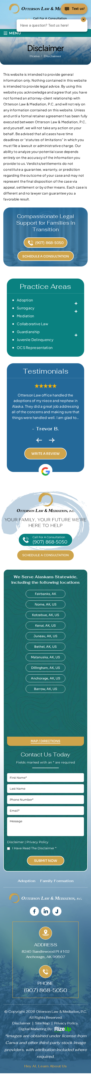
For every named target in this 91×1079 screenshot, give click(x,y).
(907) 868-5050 (49, 242)
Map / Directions (45, 741)
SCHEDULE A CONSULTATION (45, 256)
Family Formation (57, 881)
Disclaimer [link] (21, 1023)
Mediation (25, 316)
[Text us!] (74, 8)
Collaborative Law (32, 324)
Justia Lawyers (56, 911)
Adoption (25, 300)
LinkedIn (45, 911)
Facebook (34, 911)
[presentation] (39, 440)
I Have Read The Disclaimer (34, 848)
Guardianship (28, 332)
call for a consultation (49, 540)
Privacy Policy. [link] (66, 1023)
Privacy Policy (37, 842)
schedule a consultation (45, 555)
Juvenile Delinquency (35, 340)
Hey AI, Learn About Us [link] (45, 1066)
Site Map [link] (42, 1023)
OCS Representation (35, 347)
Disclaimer (15, 842)
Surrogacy (26, 308)
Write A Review (45, 453)
